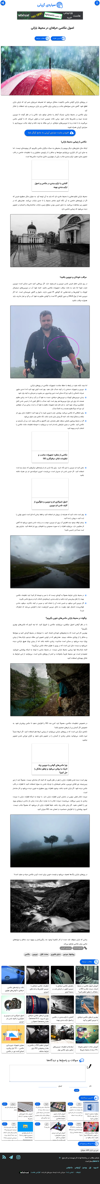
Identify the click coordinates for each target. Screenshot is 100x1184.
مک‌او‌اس (69, 1167)
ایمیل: (60, 1086)
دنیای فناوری (56, 954)
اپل (90, 1167)
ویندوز (84, 1167)
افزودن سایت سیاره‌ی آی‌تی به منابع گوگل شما (48, 133)
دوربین (35, 954)
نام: (90, 1086)
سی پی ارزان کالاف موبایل (89, 1150)
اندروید (95, 1167)
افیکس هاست (35, 1172)
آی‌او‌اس (77, 1167)
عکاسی (27, 954)
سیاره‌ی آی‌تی (46, 5)
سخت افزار (44, 954)
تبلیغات (78, 1172)
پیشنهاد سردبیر (68, 954)
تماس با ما (70, 1172)
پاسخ (70, 1104)
